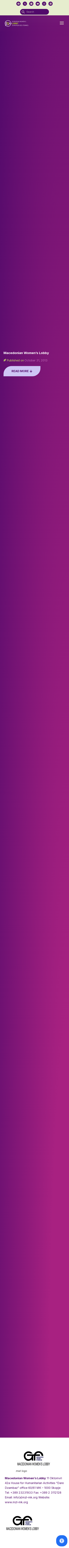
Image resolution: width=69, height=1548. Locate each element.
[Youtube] (38, 4)
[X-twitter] (25, 4)
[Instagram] (44, 4)
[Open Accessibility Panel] (61, 1540)
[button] (61, 23)
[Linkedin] (50, 4)
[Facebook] (18, 4)
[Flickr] (31, 4)
